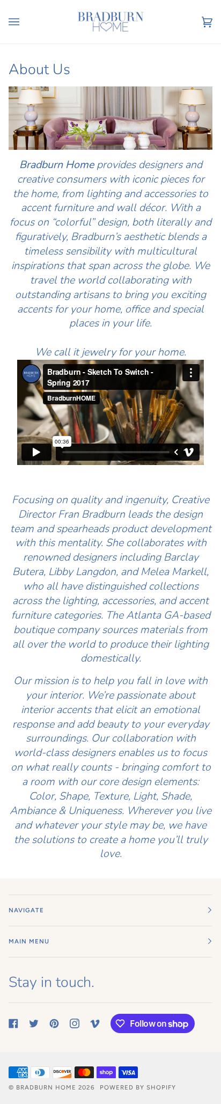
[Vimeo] (95, 1023)
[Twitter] (34, 1023)
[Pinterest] (54, 1023)
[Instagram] (74, 1023)
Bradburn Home (46, 1087)
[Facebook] (13, 1023)
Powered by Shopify (138, 1087)
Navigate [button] (26, 910)
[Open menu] (25, 21)
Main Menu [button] (29, 941)
